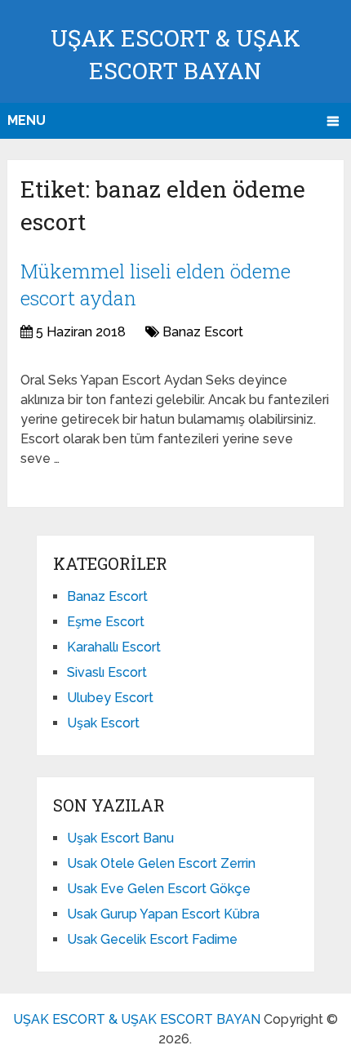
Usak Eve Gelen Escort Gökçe (159, 888)
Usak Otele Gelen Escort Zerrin (161, 863)
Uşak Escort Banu (120, 838)
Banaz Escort (202, 332)
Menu (26, 120)
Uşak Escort (103, 723)
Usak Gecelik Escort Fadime (152, 939)
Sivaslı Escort (107, 672)
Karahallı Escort (114, 647)
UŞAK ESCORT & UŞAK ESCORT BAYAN (136, 1019)
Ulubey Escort (110, 697)
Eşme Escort (105, 621)
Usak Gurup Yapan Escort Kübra (163, 914)
